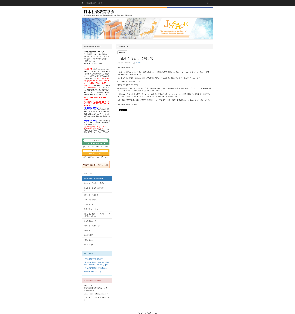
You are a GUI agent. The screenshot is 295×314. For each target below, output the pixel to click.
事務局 (138, 63)
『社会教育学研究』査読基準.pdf (95, 268)
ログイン (210, 3)
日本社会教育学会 (94, 2)
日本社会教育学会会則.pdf (93, 259)
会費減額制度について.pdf (93, 271)
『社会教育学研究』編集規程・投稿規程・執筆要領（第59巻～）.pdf (96, 263)
